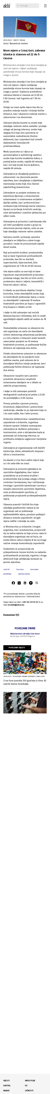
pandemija (7, 574)
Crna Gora (20, 569)
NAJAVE (6, 1090)
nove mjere (34, 569)
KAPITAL (7, 1085)
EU (26, 1085)
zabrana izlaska (24, 574)
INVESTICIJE (30, 1080)
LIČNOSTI (29, 1090)
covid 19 (6, 569)
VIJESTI (6, 1080)
